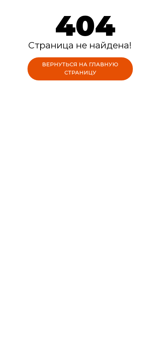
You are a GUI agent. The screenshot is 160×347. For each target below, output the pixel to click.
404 (85, 25)
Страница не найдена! (80, 45)
